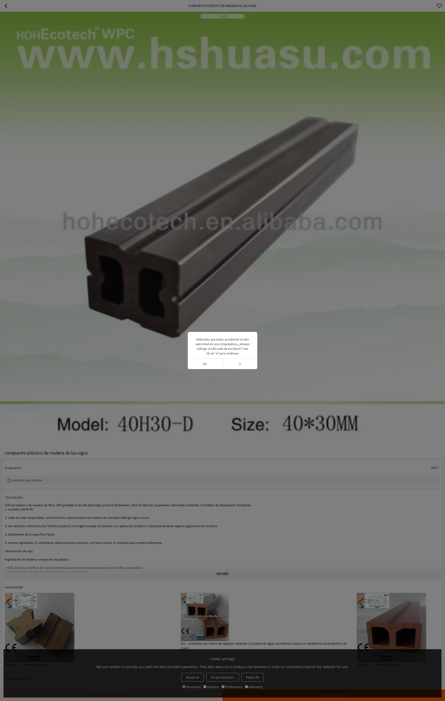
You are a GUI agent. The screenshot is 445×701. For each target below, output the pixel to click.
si (239, 364)
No (205, 364)
